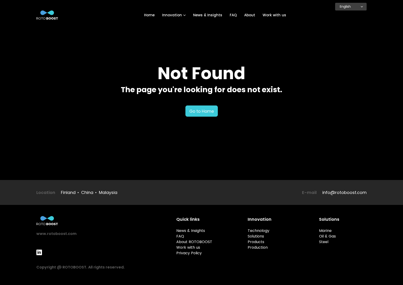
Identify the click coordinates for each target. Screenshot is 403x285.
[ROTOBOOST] (47, 15)
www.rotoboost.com (56, 233)
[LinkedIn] (39, 252)
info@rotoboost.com (344, 192)
